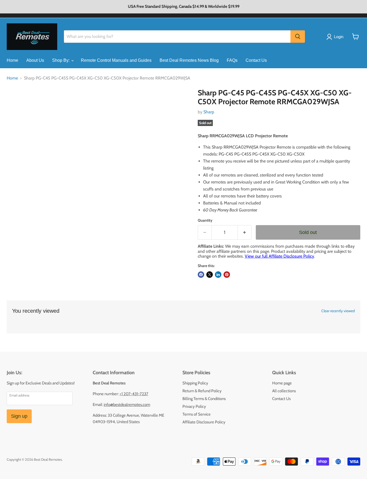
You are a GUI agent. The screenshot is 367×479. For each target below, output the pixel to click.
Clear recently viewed (338, 311)
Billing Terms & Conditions (204, 398)
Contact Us (256, 60)
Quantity (205, 220)
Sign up (19, 416)
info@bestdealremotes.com (127, 404)
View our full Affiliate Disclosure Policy (279, 256)
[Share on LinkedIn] (218, 274)
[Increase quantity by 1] (244, 232)
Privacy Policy (194, 406)
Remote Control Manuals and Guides (116, 60)
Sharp (208, 111)
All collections (284, 390)
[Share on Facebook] (201, 274)
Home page (282, 383)
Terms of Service (196, 414)
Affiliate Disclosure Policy (203, 422)
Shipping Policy (195, 383)
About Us (35, 60)
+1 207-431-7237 (134, 393)
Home (12, 60)
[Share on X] (209, 274)
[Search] (297, 36)
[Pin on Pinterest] (227, 274)
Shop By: (61, 60)
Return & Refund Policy (202, 390)
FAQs (232, 60)
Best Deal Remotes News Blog (189, 60)
